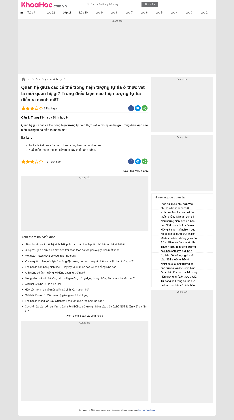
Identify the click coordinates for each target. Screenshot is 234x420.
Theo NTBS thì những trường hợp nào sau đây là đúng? (178, 248)
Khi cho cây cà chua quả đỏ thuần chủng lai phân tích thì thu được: (177, 215)
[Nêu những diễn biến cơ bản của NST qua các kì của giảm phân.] (156, 223)
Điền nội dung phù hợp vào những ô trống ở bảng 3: (177, 206)
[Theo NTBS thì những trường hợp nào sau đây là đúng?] (156, 248)
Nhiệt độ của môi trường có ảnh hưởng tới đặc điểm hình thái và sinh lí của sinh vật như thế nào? (179, 266)
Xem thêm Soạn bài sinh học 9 (85, 315)
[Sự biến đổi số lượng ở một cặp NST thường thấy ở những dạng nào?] (156, 257)
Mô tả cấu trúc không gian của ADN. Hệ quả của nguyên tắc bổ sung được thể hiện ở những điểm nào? (179, 241)
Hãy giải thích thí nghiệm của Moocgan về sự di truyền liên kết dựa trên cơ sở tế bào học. (179, 232)
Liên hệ (141, 410)
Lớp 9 (34, 79)
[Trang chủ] (44, 4)
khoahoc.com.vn (23, 79)
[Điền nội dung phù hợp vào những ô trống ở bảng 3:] (156, 205)
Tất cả (31, 12)
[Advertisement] (117, 48)
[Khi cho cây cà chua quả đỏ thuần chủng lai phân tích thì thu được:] (156, 214)
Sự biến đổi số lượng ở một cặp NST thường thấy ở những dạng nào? (177, 258)
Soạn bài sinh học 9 (53, 79)
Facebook (150, 410)
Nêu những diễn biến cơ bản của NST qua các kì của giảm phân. (178, 223)
